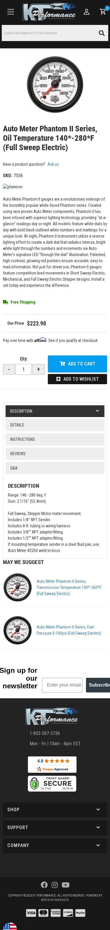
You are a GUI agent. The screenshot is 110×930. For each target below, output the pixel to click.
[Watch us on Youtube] (66, 885)
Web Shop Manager (54, 900)
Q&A (14, 468)
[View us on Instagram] (55, 885)
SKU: (7, 175)
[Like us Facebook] (44, 885)
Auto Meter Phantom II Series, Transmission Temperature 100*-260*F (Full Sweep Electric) (69, 587)
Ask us (53, 164)
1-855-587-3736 (45, 733)
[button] (55, 33)
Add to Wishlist (81, 379)
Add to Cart (81, 364)
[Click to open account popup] (86, 11)
